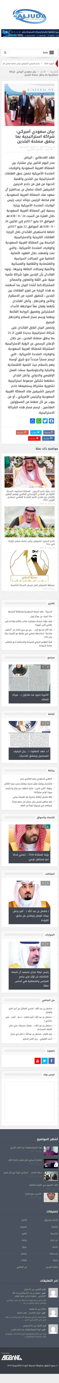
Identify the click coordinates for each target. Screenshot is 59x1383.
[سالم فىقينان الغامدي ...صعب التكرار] (53, 1313)
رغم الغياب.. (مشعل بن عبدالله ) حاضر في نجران (31, 1034)
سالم (43, 1309)
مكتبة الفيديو (52, 1267)
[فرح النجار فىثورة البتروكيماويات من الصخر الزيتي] (53, 1329)
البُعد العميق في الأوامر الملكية (43, 1185)
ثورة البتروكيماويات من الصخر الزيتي (26, 1147)
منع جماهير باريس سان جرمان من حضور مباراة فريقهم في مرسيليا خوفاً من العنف (32, 803)
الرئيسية (54, 1233)
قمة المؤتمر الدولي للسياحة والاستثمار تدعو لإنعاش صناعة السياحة (28, 644)
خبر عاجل (54, 1240)
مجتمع (24, 1254)
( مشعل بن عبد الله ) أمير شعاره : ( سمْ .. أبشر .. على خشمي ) (29, 1019)
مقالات (24, 1260)
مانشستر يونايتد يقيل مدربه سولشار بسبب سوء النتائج (28, 784)
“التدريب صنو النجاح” (33, 1194)
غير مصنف (53, 1254)
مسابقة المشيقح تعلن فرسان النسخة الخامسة (33, 585)
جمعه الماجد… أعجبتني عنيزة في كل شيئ (23, 1172)
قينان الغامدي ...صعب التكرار (28, 1313)
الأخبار (32, 147)
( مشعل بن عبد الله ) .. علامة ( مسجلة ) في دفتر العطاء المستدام (30, 1027)
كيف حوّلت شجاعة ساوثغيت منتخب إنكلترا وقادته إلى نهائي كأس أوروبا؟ (28, 623)
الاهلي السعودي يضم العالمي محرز (36, 779)
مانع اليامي (40, 1289)
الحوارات (23, 1227)
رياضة (24, 1240)
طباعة (47, 149)
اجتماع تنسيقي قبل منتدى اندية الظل (25, 1160)
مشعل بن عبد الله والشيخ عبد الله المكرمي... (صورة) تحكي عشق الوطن (28, 1294)
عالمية (26, 147)
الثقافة (54, 1227)
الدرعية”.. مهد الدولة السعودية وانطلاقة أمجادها (30, 612)
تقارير (24, 1233)
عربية (21, 147)
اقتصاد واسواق (51, 1220)
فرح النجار (41, 1326)
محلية (55, 1260)
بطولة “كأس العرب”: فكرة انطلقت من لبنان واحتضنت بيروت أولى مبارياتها (28, 790)
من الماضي (22, 1267)
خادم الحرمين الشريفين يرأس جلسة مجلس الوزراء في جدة (32, 63)
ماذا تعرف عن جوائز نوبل (41, 616)
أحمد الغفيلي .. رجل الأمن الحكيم (37, 1039)
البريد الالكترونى (33, 149)
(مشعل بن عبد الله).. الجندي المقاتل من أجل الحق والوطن (30, 1010)
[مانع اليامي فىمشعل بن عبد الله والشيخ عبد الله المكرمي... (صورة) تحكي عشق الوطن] (53, 1293)
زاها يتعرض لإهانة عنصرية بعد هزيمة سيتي (32, 797)
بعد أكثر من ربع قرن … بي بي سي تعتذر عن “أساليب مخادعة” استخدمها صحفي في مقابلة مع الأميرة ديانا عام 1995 (28, 633)
